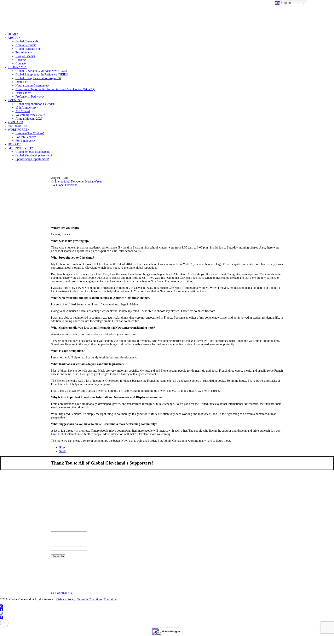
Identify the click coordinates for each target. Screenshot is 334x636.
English (285, 2)
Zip (53, 548)
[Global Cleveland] (167, 14)
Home (12, 34)
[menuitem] (171, 34)
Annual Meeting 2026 (28, 118)
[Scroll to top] (4, 623)
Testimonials (23, 52)
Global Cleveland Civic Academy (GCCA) (41, 70)
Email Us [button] (66, 592)
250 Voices (22, 111)
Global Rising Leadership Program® (37, 78)
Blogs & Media (24, 56)
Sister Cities (22, 92)
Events (14, 100)
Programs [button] (16, 67)
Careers (20, 59)
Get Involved (19, 148)
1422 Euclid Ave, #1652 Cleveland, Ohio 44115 (66, 574)
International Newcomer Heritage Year (78, 181)
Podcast (15, 122)
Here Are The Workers (29, 133)
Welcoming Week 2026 (29, 115)
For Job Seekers (25, 137)
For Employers (24, 140)
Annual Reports (25, 45)
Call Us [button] (55, 592)
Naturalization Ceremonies (31, 85)
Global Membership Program (33, 155)
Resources (17, 126)
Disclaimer (110, 599)
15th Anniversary (26, 107)
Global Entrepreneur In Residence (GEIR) (41, 74)
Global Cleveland (26, 41)
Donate (14, 144)
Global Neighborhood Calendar (34, 103)
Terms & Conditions (89, 599)
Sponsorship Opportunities (31, 159)
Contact (20, 63)
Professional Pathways (29, 96)
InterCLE (21, 81)
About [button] (13, 37)
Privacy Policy (66, 599)
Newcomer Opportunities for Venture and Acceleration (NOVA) (54, 89)
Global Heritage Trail (28, 48)
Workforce (18, 129)
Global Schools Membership (32, 151)
